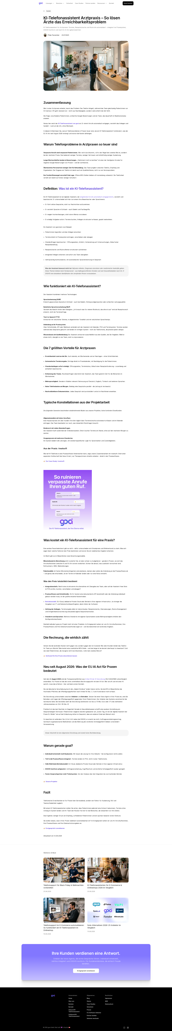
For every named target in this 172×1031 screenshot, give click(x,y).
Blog (88, 998)
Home (70, 998)
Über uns (71, 1001)
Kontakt (71, 1007)
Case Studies (91, 1004)
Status (89, 1001)
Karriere (71, 1004)
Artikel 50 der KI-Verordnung (95, 679)
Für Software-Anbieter (94, 1012)
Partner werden (92, 1015)
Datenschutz (109, 1004)
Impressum (108, 998)
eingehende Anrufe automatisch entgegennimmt (96, 197)
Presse (89, 1010)
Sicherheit (90, 1007)
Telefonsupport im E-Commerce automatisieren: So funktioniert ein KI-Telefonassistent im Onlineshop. (64, 927)
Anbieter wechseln (93, 1018)
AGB (106, 1001)
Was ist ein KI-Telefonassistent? (81, 188)
